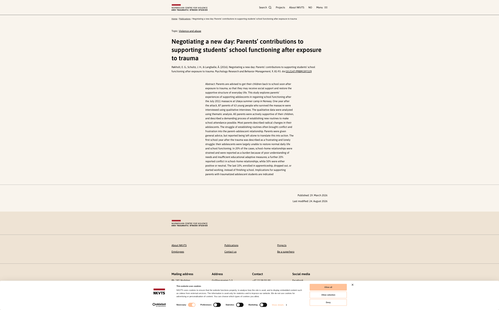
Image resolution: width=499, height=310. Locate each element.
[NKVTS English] (189, 7)
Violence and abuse (190, 30)
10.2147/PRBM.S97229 (299, 71)
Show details (278, 305)
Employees (178, 251)
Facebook (297, 280)
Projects (280, 7)
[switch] (217, 305)
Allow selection (328, 295)
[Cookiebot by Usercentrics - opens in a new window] (159, 305)
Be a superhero (285, 251)
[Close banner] (352, 285)
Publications (185, 19)
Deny (328, 302)
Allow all (328, 287)
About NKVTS (296, 7)
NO (310, 7)
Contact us (230, 251)
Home (174, 19)
